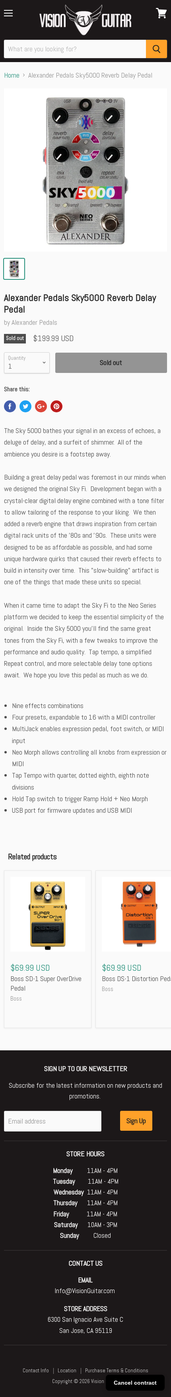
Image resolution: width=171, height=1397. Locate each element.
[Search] (156, 49)
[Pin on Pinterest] (56, 406)
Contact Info (36, 1370)
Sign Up (136, 1120)
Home (11, 75)
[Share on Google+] (41, 406)
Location (67, 1370)
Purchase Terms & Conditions (116, 1370)
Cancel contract (135, 1382)
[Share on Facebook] (10, 406)
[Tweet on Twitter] (25, 406)
